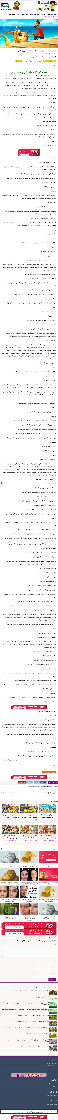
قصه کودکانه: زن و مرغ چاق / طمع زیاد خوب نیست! (29, 837)
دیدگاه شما (42, 57)
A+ (47, 61)
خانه (55, 14)
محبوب (51, 988)
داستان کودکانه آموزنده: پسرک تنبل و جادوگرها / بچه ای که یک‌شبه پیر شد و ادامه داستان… (26, 1028)
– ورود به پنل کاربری (52, 1087)
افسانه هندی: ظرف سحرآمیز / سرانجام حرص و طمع (10, 816)
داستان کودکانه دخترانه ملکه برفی (10, 791)
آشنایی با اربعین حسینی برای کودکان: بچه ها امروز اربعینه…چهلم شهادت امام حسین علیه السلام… (27, 1040)
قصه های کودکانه (41, 14)
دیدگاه (54, 944)
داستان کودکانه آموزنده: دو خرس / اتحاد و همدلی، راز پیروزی (33, 1015)
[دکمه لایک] (54, 66)
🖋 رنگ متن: (29, 61)
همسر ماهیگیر (31, 786)
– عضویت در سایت (52, 1084)
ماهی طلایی (43, 786)
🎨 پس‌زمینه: (39, 61)
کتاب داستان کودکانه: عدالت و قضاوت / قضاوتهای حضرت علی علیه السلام (30, 991)
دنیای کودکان (50, 14)
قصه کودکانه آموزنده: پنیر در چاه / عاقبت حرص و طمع (48, 837)
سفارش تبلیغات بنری (52, 1104)
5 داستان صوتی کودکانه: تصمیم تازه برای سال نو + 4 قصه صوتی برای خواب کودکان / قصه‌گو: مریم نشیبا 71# (26, 1003)
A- (44, 61)
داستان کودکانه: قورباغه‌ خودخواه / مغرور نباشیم (37, 1034)
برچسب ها (39, 988)
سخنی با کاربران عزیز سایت (42, 997)
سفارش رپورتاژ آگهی (52, 1095)
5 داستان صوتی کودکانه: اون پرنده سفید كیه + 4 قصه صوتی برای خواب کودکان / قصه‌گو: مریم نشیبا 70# (25, 1010)
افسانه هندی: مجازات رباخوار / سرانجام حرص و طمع (11, 837)
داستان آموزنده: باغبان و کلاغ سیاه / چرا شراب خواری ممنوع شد (33, 1021)
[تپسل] (18, 149)
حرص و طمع (49, 786)
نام (55, 960)
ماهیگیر (37, 786)
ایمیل (55, 967)
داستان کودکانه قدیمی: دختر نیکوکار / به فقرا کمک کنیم (35, 1046)
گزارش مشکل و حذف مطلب (49, 772)
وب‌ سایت (53, 973)
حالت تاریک (52, 61)
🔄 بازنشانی (19, 61)
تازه (55, 988)
